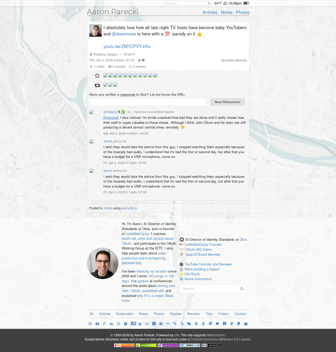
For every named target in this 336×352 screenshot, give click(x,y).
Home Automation (198, 278)
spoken (143, 280)
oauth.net (129, 238)
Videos (223, 313)
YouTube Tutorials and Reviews (208, 264)
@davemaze (124, 33)
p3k (176, 335)
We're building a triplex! (202, 268)
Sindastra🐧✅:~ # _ (118, 112)
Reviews (193, 313)
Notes (226, 12)
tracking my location (151, 271)
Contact (240, 313)
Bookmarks (125, 313)
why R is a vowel (150, 295)
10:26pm (235, 3)
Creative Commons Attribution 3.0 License (220, 339)
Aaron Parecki (113, 11)
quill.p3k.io (129, 208)
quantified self (153, 290)
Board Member (209, 254)
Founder (215, 244)
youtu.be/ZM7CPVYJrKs (126, 46)
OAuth (135, 290)
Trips (209, 313)
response (127, 94)
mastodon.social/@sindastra (154, 112)
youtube (228, 60)
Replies (175, 313)
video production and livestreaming (144, 255)
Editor (207, 249)
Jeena (107, 141)
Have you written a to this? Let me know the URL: (137, 94)
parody (242, 60)
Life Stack (192, 273)
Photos (242, 12)
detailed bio (131, 262)
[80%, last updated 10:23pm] (246, 3)
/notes (107, 208)
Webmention (216, 335)
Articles (210, 12)
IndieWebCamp (137, 233)
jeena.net (120, 141)
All (91, 313)
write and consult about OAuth (147, 241)
